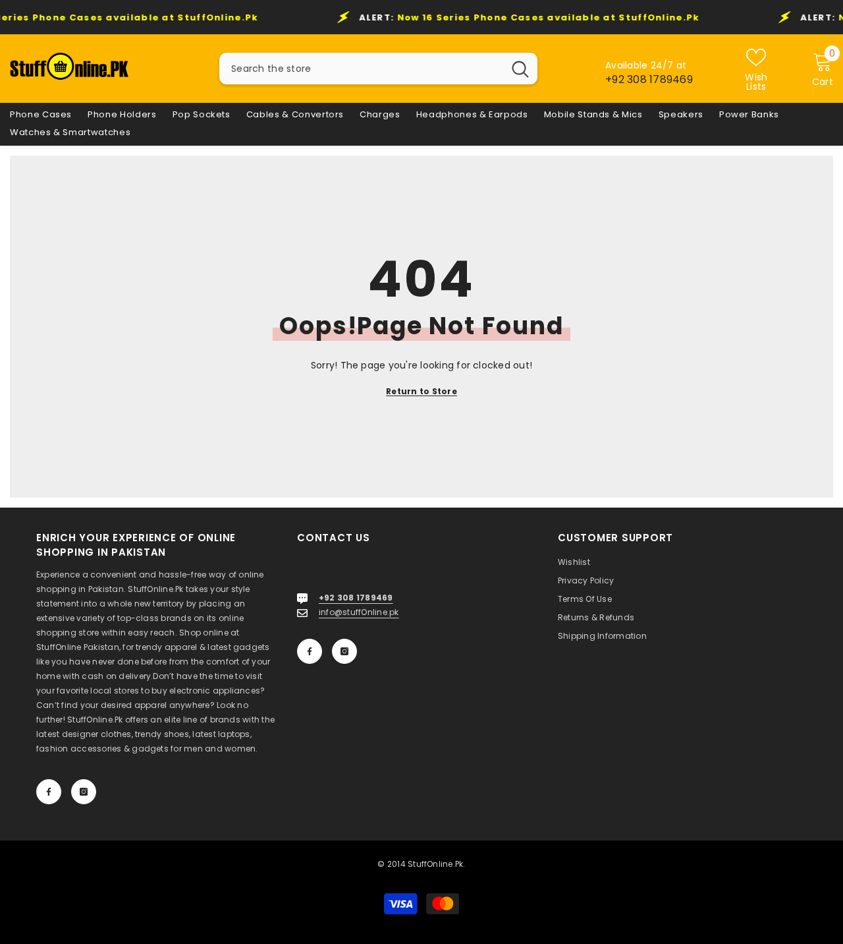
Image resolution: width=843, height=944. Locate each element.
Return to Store (421, 391)
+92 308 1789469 (649, 79)
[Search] (378, 68)
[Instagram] (83, 791)
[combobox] (361, 68)
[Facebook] (48, 791)
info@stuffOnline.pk (359, 612)
